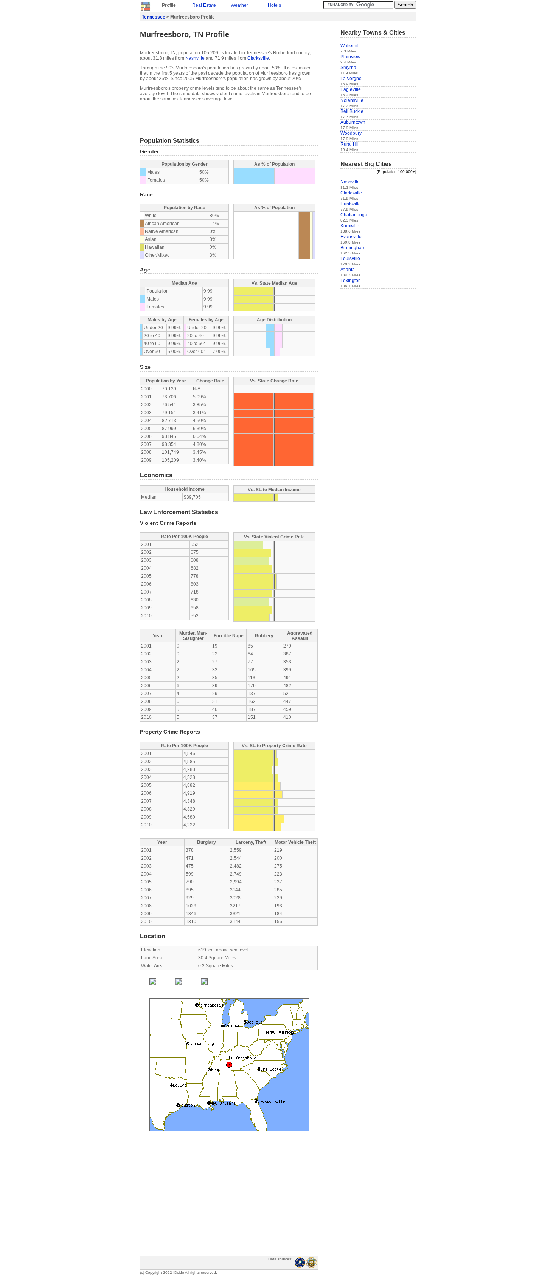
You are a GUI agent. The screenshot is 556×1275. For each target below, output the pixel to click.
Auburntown (352, 122)
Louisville (350, 258)
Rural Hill (350, 144)
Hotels (274, 5)
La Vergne (351, 78)
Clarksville (258, 58)
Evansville (351, 236)
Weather (239, 5)
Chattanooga (353, 214)
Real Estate (204, 5)
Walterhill (350, 45)
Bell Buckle (351, 111)
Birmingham (352, 247)
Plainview (350, 56)
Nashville (195, 58)
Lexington (350, 280)
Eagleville (350, 89)
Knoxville (349, 225)
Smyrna (348, 67)
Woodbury (351, 133)
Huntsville (350, 204)
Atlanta (347, 269)
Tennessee (153, 17)
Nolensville (351, 100)
